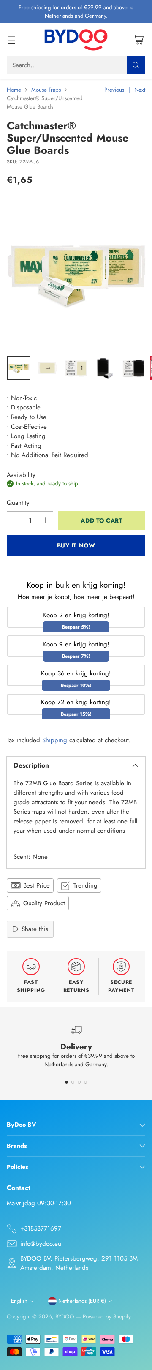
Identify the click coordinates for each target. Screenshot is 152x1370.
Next (139, 90)
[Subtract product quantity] (14, 521)
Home (14, 90)
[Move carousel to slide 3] (79, 1082)
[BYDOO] (76, 39)
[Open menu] (11, 40)
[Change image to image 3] (76, 368)
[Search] (136, 65)
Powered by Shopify (107, 1317)
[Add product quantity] (45, 521)
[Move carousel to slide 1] (66, 1082)
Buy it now (76, 545)
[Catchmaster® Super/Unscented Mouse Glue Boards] (76, 273)
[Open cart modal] (138, 40)
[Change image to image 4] (105, 368)
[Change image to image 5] (133, 368)
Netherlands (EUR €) (82, 1301)
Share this (35, 929)
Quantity (18, 502)
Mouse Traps (46, 90)
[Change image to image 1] (18, 368)
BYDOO (64, 1317)
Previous (114, 90)
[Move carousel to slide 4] (85, 1082)
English (19, 1301)
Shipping (54, 740)
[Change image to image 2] (47, 368)
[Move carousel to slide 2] (72, 1082)
